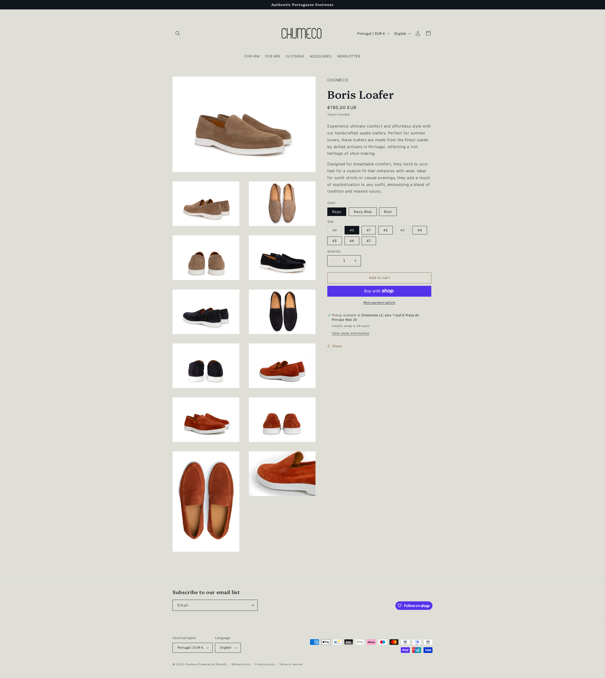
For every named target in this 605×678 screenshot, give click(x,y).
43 (405, 231)
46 (352, 241)
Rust (388, 211)
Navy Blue (363, 211)
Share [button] (337, 346)
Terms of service (290, 664)
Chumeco (191, 664)
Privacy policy (265, 664)
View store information (350, 333)
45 (334, 241)
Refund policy (241, 664)
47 (369, 241)
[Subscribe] (252, 605)
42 (385, 230)
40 (352, 230)
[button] (178, 33)
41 (369, 230)
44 (419, 230)
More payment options (379, 302)
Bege (336, 211)
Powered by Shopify (213, 664)
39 (337, 231)
